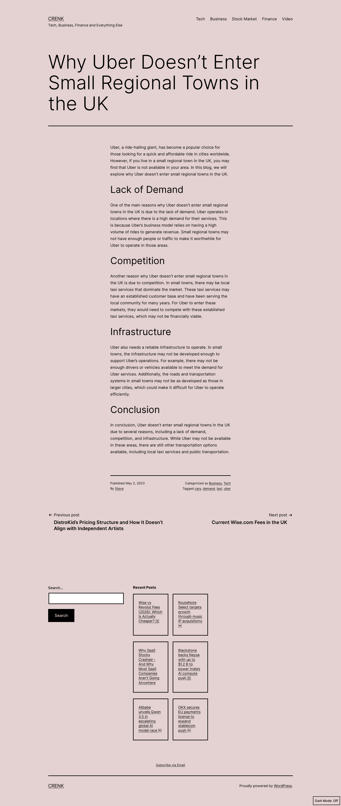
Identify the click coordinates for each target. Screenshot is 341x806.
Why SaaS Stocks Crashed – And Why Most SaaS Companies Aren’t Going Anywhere (149, 666)
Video (287, 19)
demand (209, 488)
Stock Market (244, 19)
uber (227, 488)
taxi (219, 488)
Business (218, 19)
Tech (200, 19)
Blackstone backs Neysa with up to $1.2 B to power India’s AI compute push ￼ (189, 664)
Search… (55, 588)
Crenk (56, 18)
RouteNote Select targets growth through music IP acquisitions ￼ (190, 614)
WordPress (283, 786)
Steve (119, 488)
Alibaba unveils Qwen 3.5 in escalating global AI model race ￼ (150, 718)
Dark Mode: (323, 801)
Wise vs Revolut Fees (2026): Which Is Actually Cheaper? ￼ (150, 612)
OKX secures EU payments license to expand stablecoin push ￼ (189, 718)
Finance (269, 19)
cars (198, 488)
